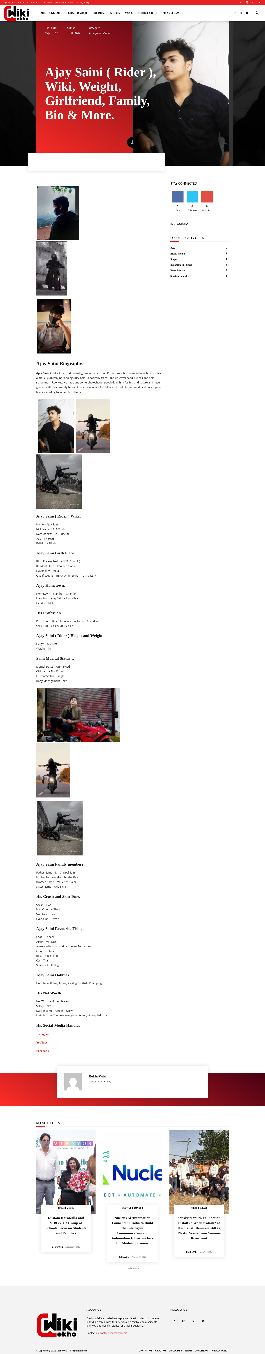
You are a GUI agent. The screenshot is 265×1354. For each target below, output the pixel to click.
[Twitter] (252, 2)
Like (178, 192)
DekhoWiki (73, 33)
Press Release (171, 13)
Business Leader (127, 1117)
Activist (58, 1117)
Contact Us (23, 2)
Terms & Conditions (64, 2)
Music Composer (136, 1120)
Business (99, 13)
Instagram (43, 1034)
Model (108, 1120)
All (49, 1117)
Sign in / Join (9, 2)
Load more (131, 1268)
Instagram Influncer (100, 33)
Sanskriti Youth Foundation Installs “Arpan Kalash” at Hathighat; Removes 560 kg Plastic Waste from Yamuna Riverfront (199, 1228)
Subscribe (207, 192)
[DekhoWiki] (74, 1081)
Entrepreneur (197, 1117)
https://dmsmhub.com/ (100, 1081)
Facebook (42, 1051)
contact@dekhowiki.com (113, 1333)
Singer (204, 1120)
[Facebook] (241, 2)
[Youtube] (258, 2)
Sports (115, 13)
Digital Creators (76, 13)
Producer (172, 1120)
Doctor (164, 1117)
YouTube (42, 1042)
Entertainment (49, 13)
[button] (257, 13)
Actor (69, 1117)
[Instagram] (246, 2)
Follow (192, 192)
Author (80, 1117)
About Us (35, 2)
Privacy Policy (82, 2)
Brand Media (94, 1117)
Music (129, 13)
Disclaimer (47, 2)
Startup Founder (132, 1207)
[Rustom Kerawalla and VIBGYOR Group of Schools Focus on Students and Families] (66, 1172)
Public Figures (147, 13)
